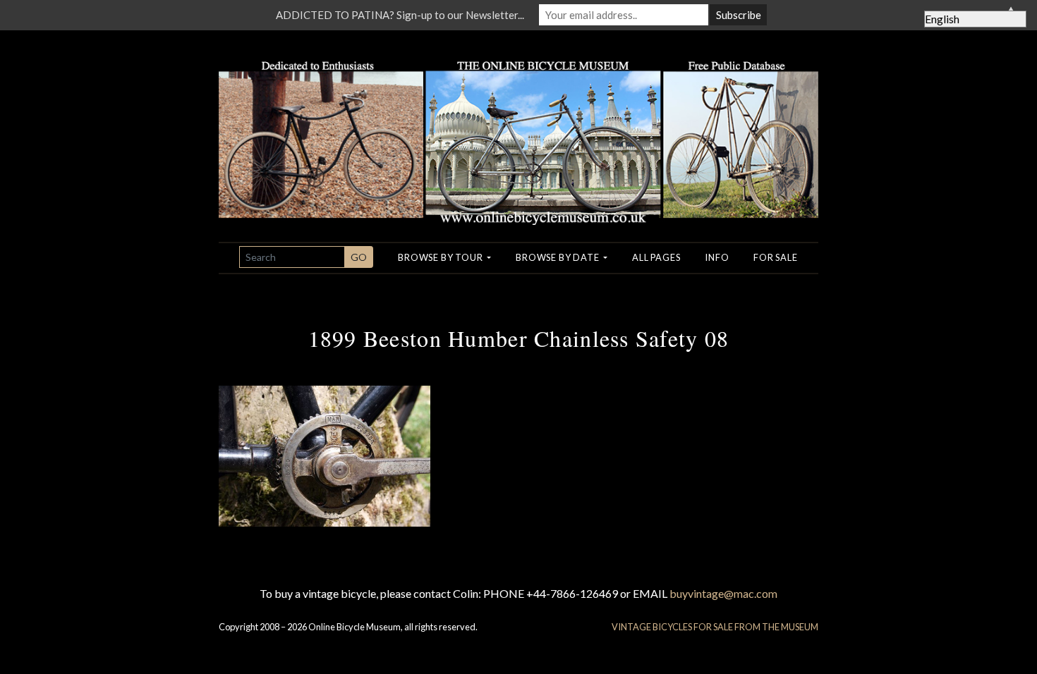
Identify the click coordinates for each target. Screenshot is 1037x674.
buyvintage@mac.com (723, 593)
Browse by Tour (441, 257)
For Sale (775, 257)
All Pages (656, 257)
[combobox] (292, 257)
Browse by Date (558, 257)
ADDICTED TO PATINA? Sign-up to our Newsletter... (400, 14)
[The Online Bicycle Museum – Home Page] (518, 126)
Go (359, 257)
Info (717, 257)
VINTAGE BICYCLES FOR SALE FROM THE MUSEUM (715, 626)
